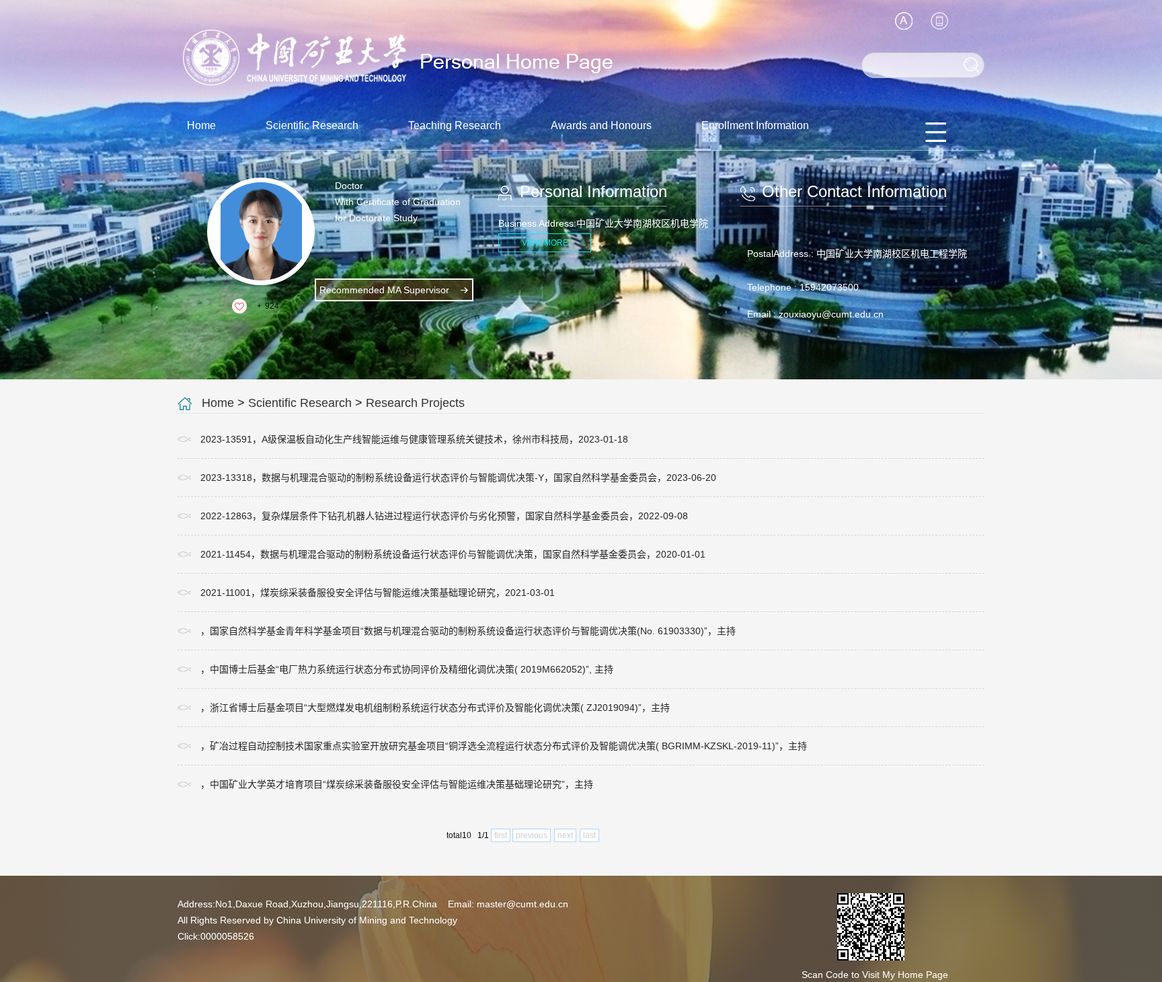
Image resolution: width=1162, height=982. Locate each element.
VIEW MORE (545, 243)
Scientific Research (312, 125)
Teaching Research (454, 125)
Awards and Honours (601, 125)
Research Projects (415, 403)
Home (201, 125)
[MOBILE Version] (939, 21)
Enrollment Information (755, 125)
